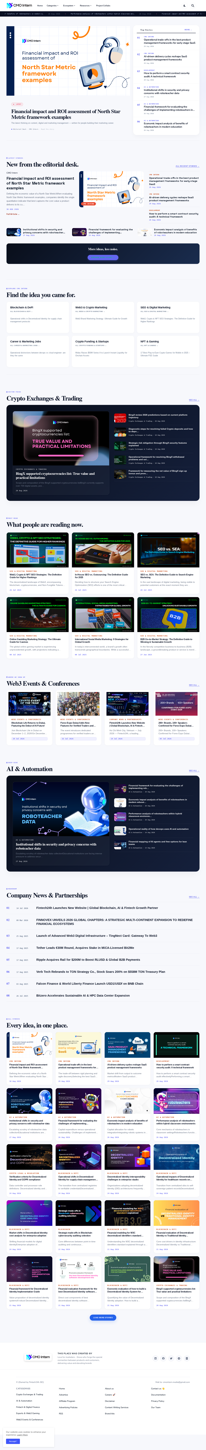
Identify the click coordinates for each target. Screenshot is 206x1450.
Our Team (155, 1407)
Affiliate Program (67, 1401)
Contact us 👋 (158, 1388)
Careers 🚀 (110, 1394)
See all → (194, 400)
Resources (85, 6)
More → (188, 30)
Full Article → (13, 214)
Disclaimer (110, 1401)
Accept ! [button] (13, 1441)
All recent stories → (188, 166)
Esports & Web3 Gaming (28, 1413)
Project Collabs (103, 6)
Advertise (63, 1394)
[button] (185, 6)
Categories (52, 6)
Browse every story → (103, 257)
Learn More (22, 1434)
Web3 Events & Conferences (29, 1419)
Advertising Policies (68, 1407)
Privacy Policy (157, 1401)
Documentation (158, 1394)
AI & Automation (24, 1400)
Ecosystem (68, 6)
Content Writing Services (116, 1407)
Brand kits (110, 1413)
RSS (61, 1413)
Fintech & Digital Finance (28, 1407)
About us (109, 1388)
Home (40, 6)
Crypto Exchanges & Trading (29, 1394)
